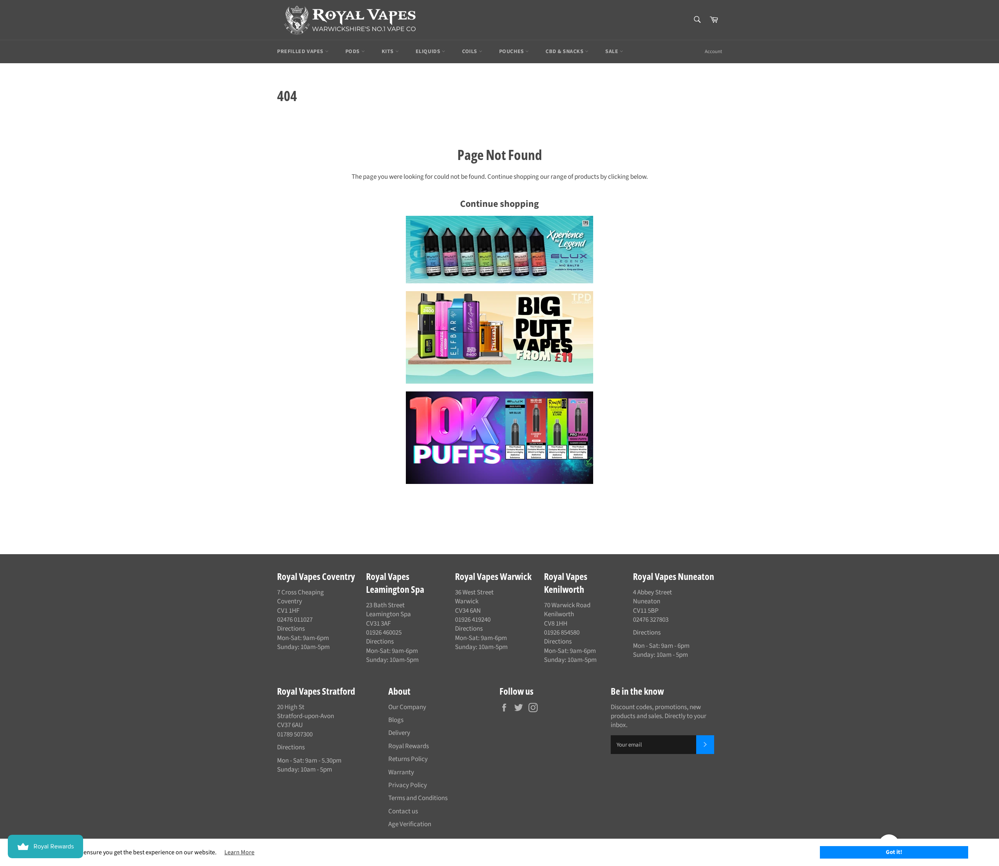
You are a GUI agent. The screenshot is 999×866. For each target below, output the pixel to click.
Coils (470, 51)
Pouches (512, 51)
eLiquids (429, 51)
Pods (353, 51)
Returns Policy (408, 759)
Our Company (407, 707)
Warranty (401, 772)
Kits (388, 51)
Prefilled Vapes (301, 51)
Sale (612, 51)
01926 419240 (473, 619)
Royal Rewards (408, 746)
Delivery (399, 733)
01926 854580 (561, 632)
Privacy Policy (407, 785)
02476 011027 (295, 619)
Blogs (396, 720)
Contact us (403, 811)
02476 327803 (650, 619)
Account (713, 51)
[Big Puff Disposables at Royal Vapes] (499, 337)
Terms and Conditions (418, 798)
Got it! (894, 852)
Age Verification (409, 824)
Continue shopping (499, 204)
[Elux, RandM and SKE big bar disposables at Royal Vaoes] (499, 437)
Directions (291, 628)
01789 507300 (295, 734)
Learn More (239, 852)
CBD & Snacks (565, 51)
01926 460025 (384, 632)
